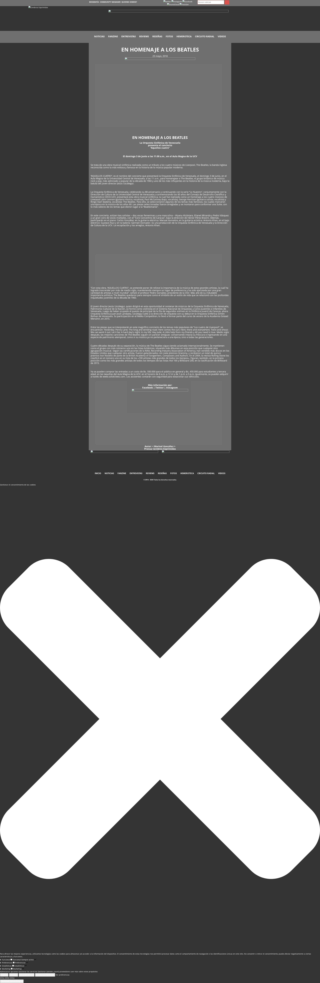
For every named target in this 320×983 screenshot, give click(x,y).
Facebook (147, 387)
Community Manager (110, 2)
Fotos (169, 36)
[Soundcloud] (173, 4)
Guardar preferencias (45, 975)
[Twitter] (167, 1)
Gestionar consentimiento (12, 981)
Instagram (172, 387)
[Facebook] (187, 1)
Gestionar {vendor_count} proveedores (54, 971)
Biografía (94, 2)
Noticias (99, 36)
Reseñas (157, 36)
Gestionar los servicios (27, 971)
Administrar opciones (9, 971)
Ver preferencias (27, 975)
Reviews (144, 36)
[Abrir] (168, 19)
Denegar (13, 975)
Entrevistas (128, 36)
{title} (2, 978)
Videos (222, 36)
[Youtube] (184, 4)
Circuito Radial (204, 36)
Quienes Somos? (129, 2)
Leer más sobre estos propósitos (84, 971)
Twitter (159, 387)
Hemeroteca (184, 36)
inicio (98, 473)
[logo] (67, 18)
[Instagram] (177, 1)
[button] (160, 719)
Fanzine (113, 36)
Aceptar (4, 975)
